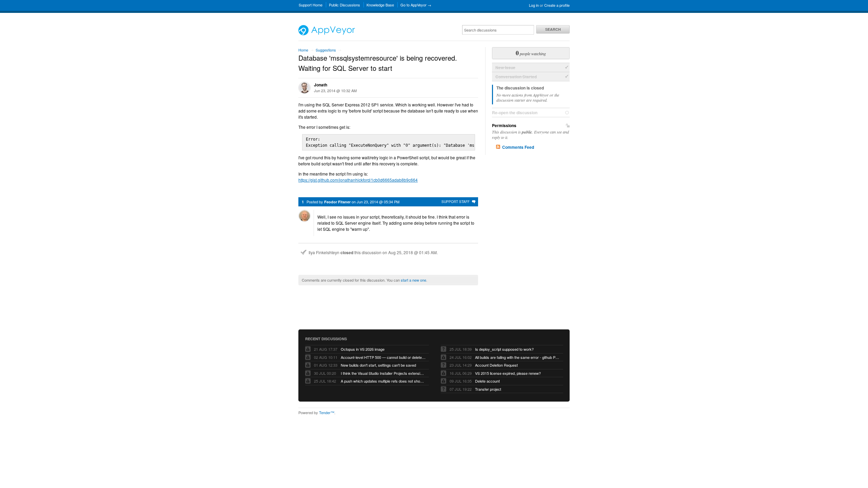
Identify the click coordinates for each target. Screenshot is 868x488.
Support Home (310, 4)
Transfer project (488, 389)
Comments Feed (518, 147)
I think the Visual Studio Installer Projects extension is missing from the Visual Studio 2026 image (383, 373)
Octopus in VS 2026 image (362, 349)
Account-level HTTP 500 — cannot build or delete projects (383, 357)
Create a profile (557, 5)
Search (553, 29)
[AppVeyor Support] (326, 33)
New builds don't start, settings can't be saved (378, 365)
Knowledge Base (380, 4)
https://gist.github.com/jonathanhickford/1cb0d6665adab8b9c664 (358, 180)
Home (303, 50)
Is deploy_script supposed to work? (504, 349)
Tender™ (326, 412)
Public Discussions (344, 4)
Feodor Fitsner (337, 201)
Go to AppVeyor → (415, 4)
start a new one (413, 280)
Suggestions (326, 50)
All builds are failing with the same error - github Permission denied (517, 357)
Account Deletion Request (496, 365)
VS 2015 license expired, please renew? (508, 373)
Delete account (487, 381)
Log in (534, 5)
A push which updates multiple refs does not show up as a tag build (383, 381)
